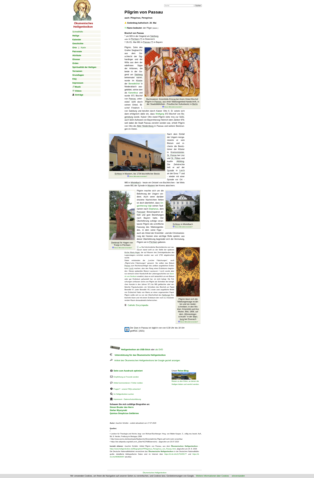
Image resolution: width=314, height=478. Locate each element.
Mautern (151, 185)
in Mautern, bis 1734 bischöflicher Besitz (137, 174)
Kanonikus (133, 93)
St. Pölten (175, 158)
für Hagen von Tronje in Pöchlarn (122, 243)
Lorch (182, 170)
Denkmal (115, 242)
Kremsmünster (177, 152)
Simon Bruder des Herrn (122, 407)
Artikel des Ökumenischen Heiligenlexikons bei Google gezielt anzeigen (146, 360)
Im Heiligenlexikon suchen (124, 394)
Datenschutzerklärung (132, 399)
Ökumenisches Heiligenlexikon (154, 473)
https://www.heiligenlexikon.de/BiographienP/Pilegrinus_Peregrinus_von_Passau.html (143, 449)
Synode (170, 170)
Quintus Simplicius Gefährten (124, 413)
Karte (83, 47)
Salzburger (166, 295)
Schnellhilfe (77, 32)
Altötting (180, 161)
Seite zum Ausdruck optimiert (128, 371)
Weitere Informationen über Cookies (212, 476)
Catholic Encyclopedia (138, 305)
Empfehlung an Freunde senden (126, 377)
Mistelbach (136, 182)
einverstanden (238, 476)
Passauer (141, 212)
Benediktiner (134, 83)
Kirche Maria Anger (132, 252)
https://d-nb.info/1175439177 (175, 454)
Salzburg (154, 36)
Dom (136, 328)
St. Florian (172, 155)
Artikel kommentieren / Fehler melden (128, 383)
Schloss (118, 174)
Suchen (198, 6)
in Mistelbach (183, 224)
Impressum (118, 399)
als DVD (159, 349)
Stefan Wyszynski (118, 410)
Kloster (139, 80)
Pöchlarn (135, 39)
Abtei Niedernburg (145, 126)
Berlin (195, 104)
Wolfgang (160, 114)
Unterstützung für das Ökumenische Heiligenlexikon (139, 355)
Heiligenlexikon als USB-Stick (135, 349)
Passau (146, 42)
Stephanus (153, 209)
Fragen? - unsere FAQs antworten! (127, 389)
